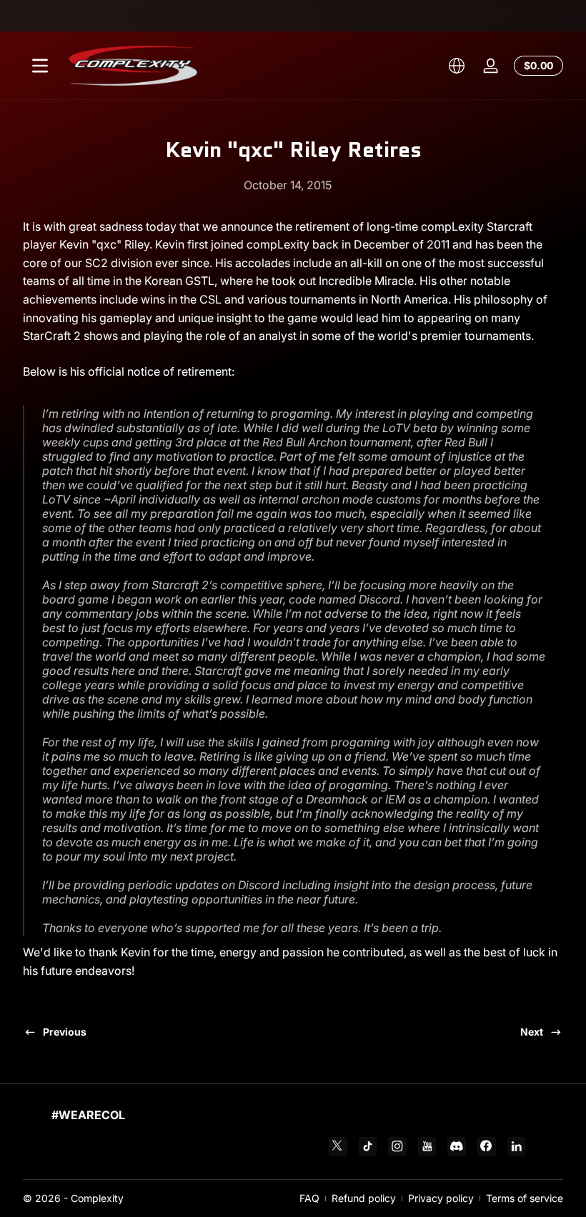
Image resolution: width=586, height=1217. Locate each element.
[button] (457, 66)
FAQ (309, 1198)
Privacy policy (441, 1198)
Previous (64, 1032)
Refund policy (364, 1198)
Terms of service (524, 1198)
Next (531, 1032)
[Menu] (40, 66)
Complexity (97, 1198)
